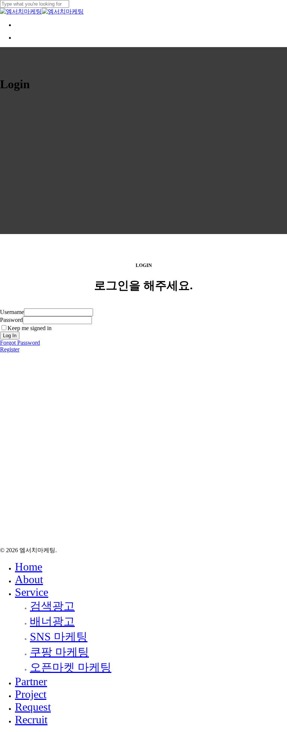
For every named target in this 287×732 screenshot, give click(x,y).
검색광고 (52, 606)
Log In (9, 335)
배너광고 (52, 621)
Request (33, 707)
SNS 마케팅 (58, 636)
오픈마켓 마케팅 (70, 667)
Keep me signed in (29, 328)
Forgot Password (20, 342)
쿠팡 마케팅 (59, 652)
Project (30, 694)
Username (12, 312)
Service (31, 592)
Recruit (31, 719)
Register (9, 349)
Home (28, 566)
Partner (31, 681)
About (29, 579)
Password (11, 320)
